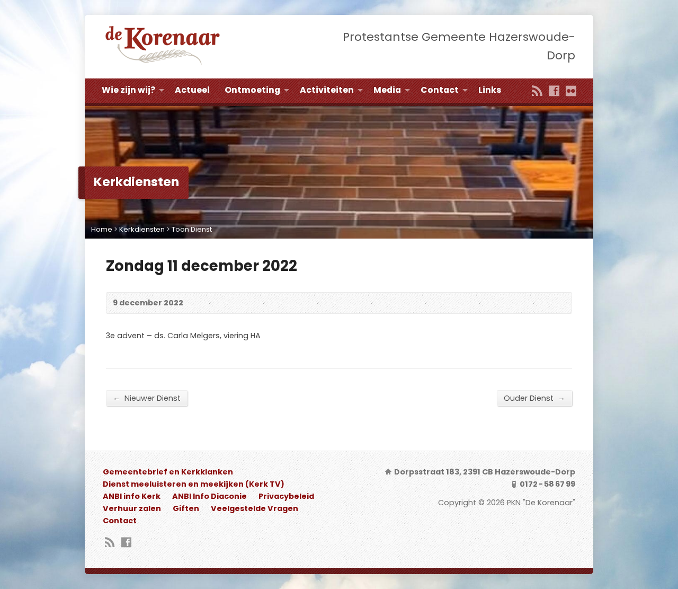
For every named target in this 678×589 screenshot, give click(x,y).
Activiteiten (327, 90)
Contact (440, 90)
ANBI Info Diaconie (209, 496)
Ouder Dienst (534, 397)
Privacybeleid (286, 496)
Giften (186, 508)
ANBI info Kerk (131, 496)
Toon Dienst (192, 229)
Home (101, 229)
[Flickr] (571, 91)
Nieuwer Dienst (147, 397)
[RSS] (537, 91)
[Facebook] (554, 91)
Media (387, 90)
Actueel (192, 90)
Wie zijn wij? (128, 90)
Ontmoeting (252, 90)
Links (489, 90)
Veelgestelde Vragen (254, 508)
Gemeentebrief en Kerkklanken (168, 472)
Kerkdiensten (142, 229)
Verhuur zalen (132, 508)
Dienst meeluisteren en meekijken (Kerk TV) (193, 484)
